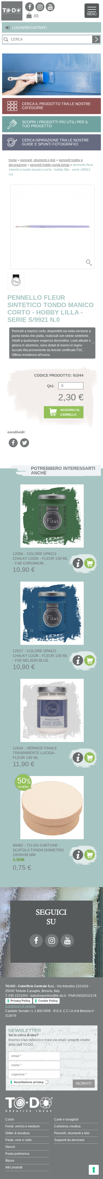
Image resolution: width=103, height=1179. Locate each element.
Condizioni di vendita (20, 1006)
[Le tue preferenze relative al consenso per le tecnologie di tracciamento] (94, 1170)
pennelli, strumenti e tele (37, 160)
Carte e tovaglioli (66, 1119)
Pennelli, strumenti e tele (72, 1133)
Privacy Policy (20, 1001)
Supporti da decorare (69, 1140)
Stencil (10, 1147)
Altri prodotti (13, 1167)
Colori (9, 1119)
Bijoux (9, 1160)
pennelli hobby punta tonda (49, 165)
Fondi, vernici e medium (22, 1126)
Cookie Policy (48, 1001)
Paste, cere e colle (18, 1140)
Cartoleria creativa (67, 1126)
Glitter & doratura (17, 1133)
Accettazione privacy (29, 1082)
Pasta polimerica (17, 1154)
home (13, 160)
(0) (36, 15)
